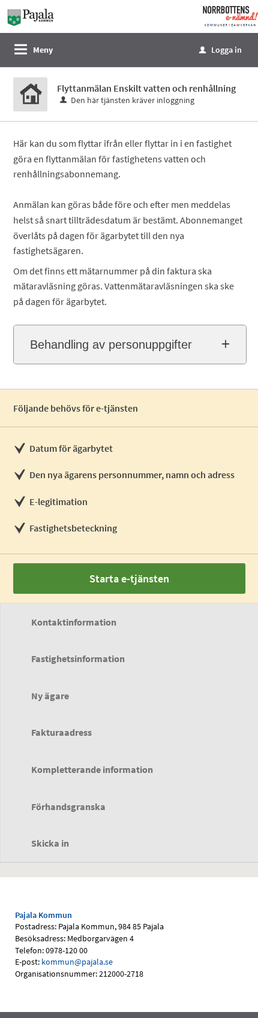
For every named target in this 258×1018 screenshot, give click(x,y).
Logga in (220, 49)
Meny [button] (43, 49)
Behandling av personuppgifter (111, 344)
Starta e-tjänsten (129, 578)
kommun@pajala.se (77, 961)
